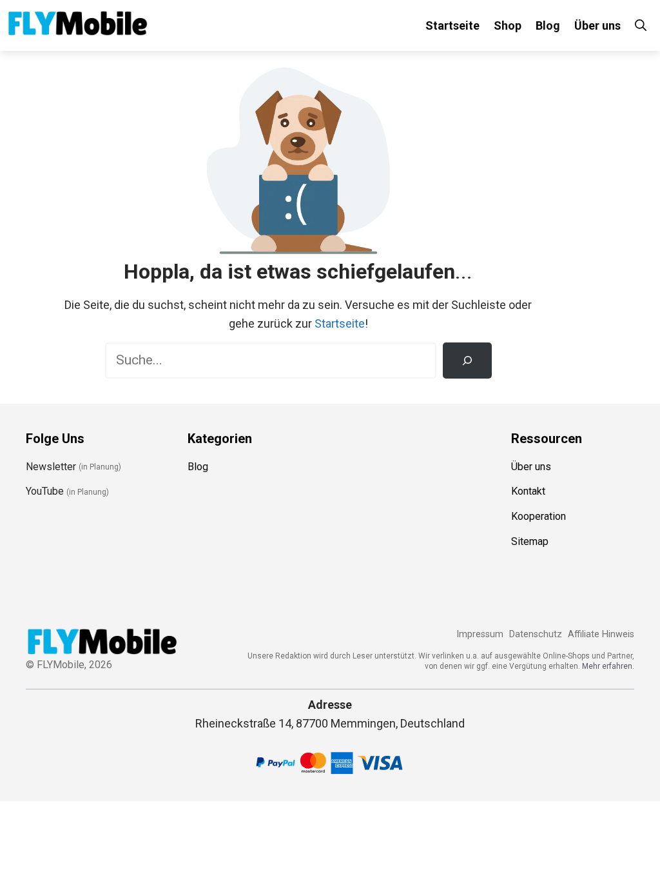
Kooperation (538, 516)
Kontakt (528, 491)
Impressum (479, 634)
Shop (507, 25)
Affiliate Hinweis (601, 634)
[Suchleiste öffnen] (641, 25)
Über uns (597, 25)
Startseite (452, 25)
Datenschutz (535, 634)
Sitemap (529, 541)
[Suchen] (467, 360)
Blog (548, 25)
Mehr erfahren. (608, 666)
